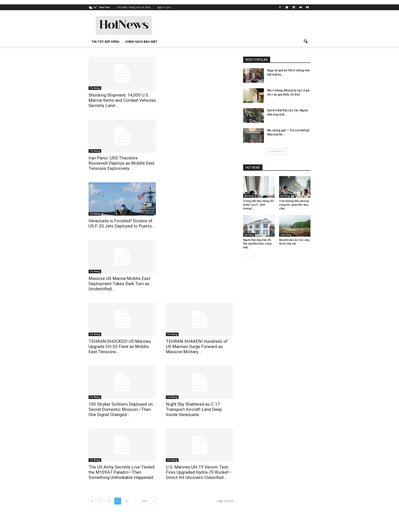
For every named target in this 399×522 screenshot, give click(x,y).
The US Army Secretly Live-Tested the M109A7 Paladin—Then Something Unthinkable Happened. (122, 472)
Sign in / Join (164, 7)
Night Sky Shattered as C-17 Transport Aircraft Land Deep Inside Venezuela (194, 409)
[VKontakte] (300, 7)
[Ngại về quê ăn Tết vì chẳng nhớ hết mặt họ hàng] (253, 75)
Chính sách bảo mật (141, 42)
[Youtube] (307, 7)
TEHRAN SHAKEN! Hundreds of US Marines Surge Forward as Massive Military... (197, 346)
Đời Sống (249, 195)
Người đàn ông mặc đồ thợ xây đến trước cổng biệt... (257, 243)
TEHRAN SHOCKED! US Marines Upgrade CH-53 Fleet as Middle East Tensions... (120, 346)
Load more (275, 151)
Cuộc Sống (285, 234)
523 (144, 501)
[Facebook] (280, 7)
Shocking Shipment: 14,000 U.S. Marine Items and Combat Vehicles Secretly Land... (122, 100)
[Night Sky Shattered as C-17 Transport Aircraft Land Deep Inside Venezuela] (199, 382)
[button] (305, 42)
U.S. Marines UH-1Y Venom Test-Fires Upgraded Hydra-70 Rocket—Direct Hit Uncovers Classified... (199, 472)
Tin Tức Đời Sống (105, 42)
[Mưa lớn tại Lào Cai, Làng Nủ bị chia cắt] (295, 226)
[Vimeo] (294, 7)
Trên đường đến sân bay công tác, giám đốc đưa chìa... (294, 204)
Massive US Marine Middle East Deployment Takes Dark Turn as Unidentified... (119, 283)
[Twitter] (287, 7)
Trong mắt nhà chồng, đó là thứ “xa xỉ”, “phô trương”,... (258, 204)
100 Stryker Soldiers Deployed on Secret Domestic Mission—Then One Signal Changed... (121, 409)
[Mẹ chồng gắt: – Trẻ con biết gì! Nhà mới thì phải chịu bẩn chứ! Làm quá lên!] (253, 135)
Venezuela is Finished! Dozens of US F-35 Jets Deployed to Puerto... (122, 223)
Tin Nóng (95, 88)
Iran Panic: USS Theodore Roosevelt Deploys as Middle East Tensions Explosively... (121, 163)
